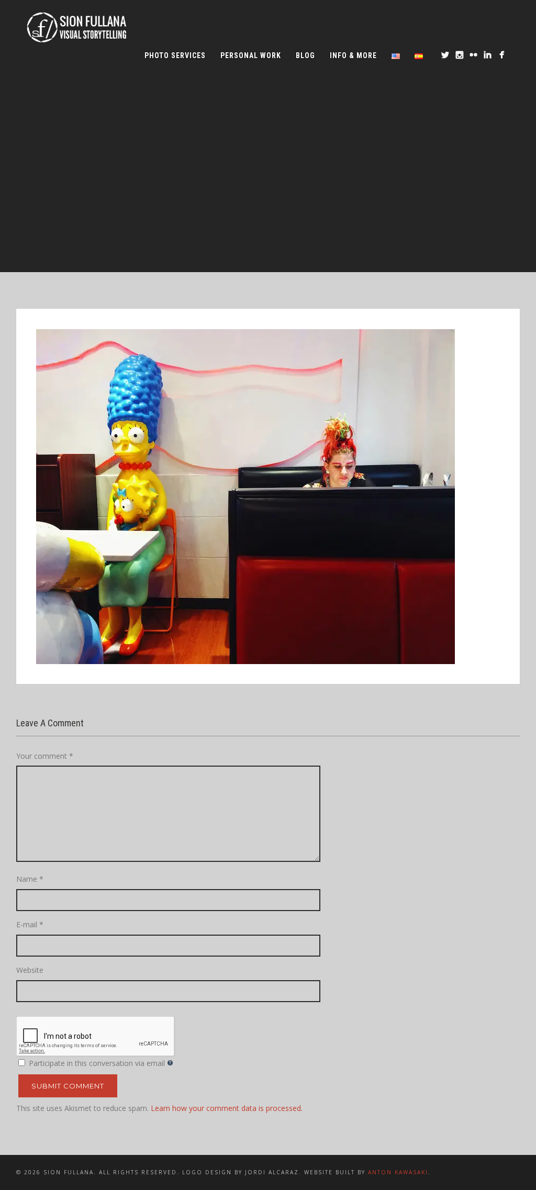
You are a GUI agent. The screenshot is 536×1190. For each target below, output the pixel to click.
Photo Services (175, 55)
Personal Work (250, 55)
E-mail (29, 924)
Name (29, 879)
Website (29, 970)
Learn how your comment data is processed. (227, 1108)
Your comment (44, 756)
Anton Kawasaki (398, 1172)
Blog (305, 55)
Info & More (353, 55)
